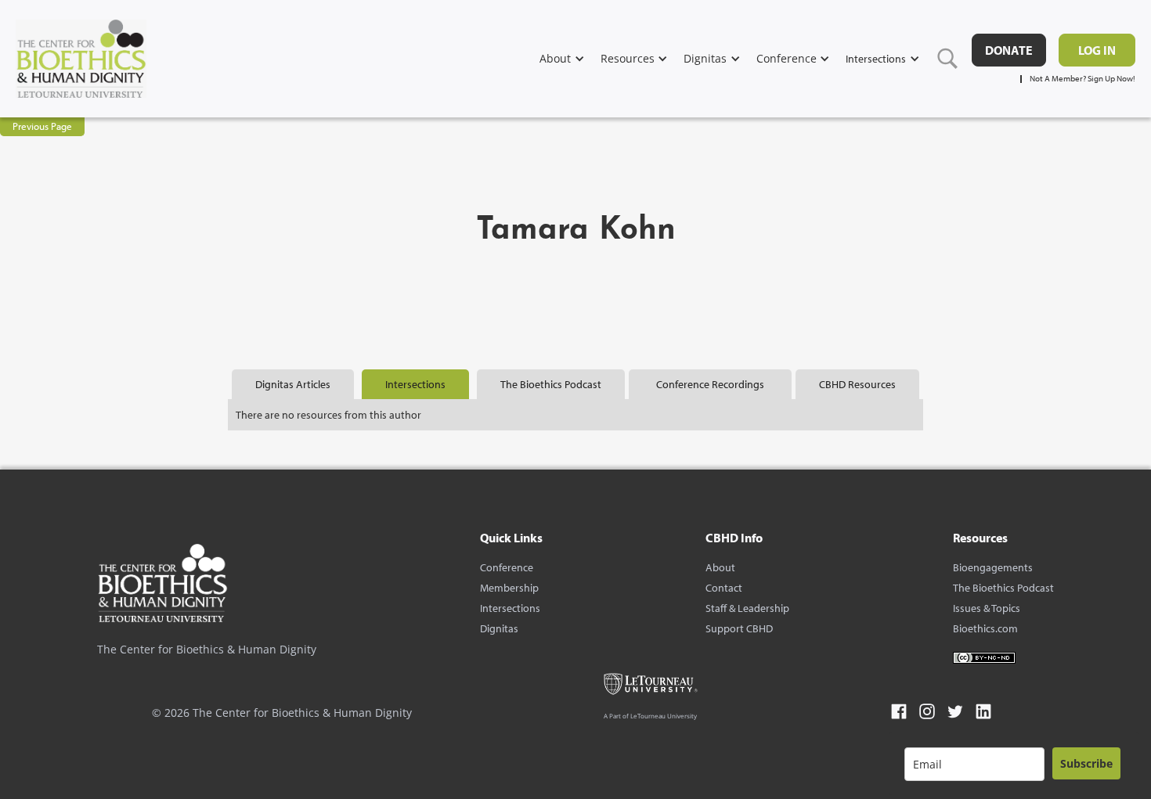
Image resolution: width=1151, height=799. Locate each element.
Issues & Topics (986, 608)
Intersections (510, 608)
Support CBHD (739, 628)
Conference (506, 567)
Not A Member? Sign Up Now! (1082, 78)
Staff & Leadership (747, 608)
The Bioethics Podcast (1003, 588)
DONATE (1009, 50)
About (720, 567)
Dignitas (499, 628)
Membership (509, 588)
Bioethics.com (985, 628)
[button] (570, 58)
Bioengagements (993, 567)
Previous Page (42, 126)
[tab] (293, 384)
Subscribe (1086, 763)
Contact (723, 588)
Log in (1097, 50)
